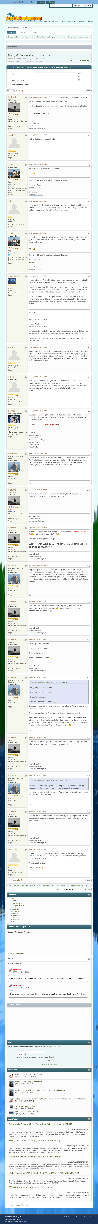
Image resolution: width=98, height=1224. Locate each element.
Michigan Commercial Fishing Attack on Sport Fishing (34, 1140)
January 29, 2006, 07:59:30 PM (38, 347)
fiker (33, 1106)
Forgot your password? (49, 1065)
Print (88, 91)
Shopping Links (17, 919)
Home (13, 899)
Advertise (16, 911)
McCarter (12, 849)
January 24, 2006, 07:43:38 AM (38, 97)
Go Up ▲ (90, 1217)
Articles (14, 907)
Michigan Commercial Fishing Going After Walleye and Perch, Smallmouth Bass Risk (45, 1099)
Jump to (59, 889)
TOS (14, 917)
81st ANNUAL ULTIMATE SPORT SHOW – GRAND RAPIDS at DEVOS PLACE (45, 1172)
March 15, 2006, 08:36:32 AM (37, 849)
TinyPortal (67, 1217)
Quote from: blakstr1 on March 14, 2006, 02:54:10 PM (49, 682)
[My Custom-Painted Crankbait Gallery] (9, 481)
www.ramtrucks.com (35, 187)
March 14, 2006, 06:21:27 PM (37, 677)
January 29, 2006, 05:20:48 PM (38, 276)
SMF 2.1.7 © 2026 (10, 1217)
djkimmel (17, 969)
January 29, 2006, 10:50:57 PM (38, 453)
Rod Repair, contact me (23, 1111)
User (9, 1043)
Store (14, 921)
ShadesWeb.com (21, 1221)
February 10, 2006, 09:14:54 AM (38, 565)
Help (72, 1217)
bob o (36, 1111)
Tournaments (17, 903)
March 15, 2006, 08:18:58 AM (37, 811)
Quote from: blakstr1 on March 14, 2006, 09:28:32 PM (49, 780)
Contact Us (16, 915)
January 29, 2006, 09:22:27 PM (38, 411)
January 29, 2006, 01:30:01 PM (38, 164)
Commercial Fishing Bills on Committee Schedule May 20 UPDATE (40, 1124)
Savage (11, 410)
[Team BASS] (9, 124)
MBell (11, 376)
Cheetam (12, 453)
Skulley (11, 164)
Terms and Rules (81, 1217)
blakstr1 (12, 97)
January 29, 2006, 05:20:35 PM (38, 233)
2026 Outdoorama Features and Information (30, 1187)
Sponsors (15, 913)
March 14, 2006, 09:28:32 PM (37, 737)
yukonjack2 (13, 276)
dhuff (11, 135)
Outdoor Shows (18, 905)
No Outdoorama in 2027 (24, 1074)
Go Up (9, 880)
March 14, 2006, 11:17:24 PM (37, 775)
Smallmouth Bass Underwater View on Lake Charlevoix (35, 1090)
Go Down (10, 91)
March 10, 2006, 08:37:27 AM (37, 602)
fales (10, 201)
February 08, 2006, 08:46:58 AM (38, 490)
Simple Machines (21, 1217)
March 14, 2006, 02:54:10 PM (37, 639)
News (14, 901)
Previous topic (75, 61)
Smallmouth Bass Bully (23, 1081)
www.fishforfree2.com (36, 194)
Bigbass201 (38, 1081)
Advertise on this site (16, 953)
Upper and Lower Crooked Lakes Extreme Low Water (35, 1156)
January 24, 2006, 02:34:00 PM (38, 135)
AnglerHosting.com (23, 1205)
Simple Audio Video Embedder (13, 1219)
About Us (15, 909)
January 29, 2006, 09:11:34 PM (38, 377)
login (50, 1047)
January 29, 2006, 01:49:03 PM (38, 201)
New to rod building (22, 1106)
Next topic (86, 61)
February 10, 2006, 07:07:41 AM (38, 528)
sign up (57, 1047)
